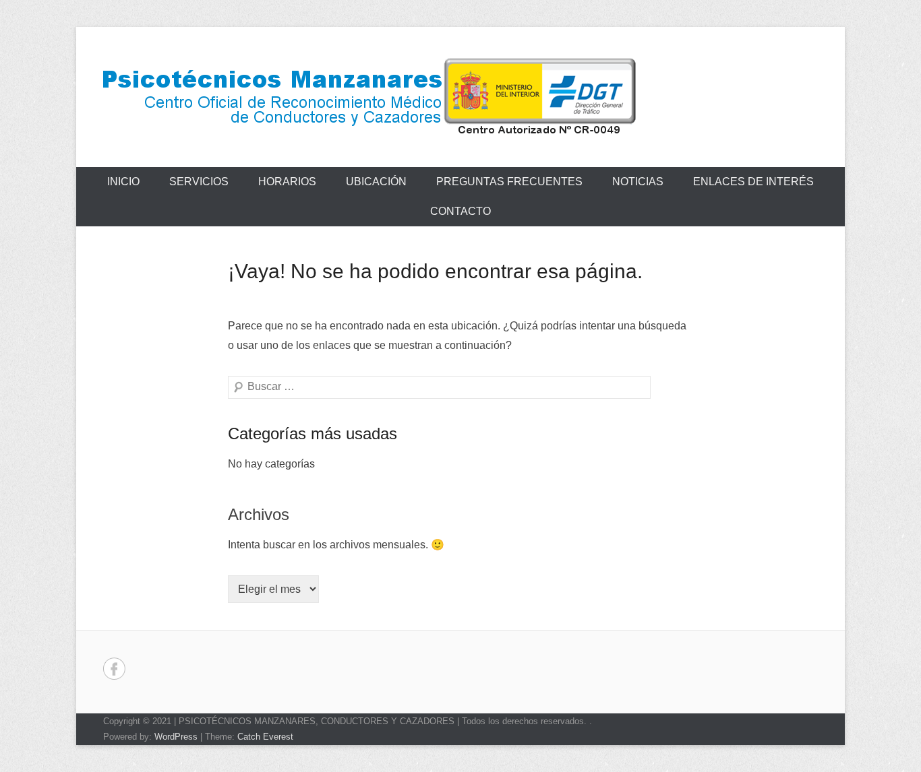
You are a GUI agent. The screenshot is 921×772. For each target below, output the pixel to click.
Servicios (199, 181)
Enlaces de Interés (753, 181)
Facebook (114, 668)
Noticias (637, 181)
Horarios (287, 181)
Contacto (460, 211)
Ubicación (376, 181)
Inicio (123, 181)
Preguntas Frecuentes (509, 181)
